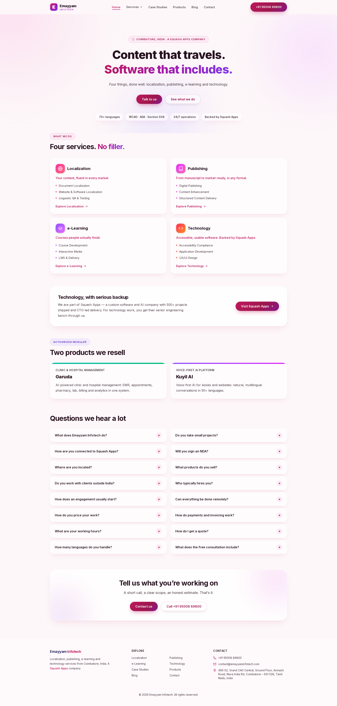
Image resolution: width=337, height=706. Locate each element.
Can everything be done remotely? (201, 499)
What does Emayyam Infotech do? (81, 435)
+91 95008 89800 (269, 7)
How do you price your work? (77, 515)
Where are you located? (73, 467)
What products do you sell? (196, 467)
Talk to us (149, 99)
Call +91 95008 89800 (184, 606)
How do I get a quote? (191, 531)
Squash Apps (59, 668)
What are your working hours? (78, 531)
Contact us (143, 606)
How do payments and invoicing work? (204, 515)
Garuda (64, 377)
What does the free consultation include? (207, 547)
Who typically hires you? (194, 483)
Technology (199, 228)
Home (116, 7)
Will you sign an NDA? (191, 451)
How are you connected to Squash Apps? (86, 451)
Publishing (198, 168)
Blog (195, 7)
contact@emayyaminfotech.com (238, 664)
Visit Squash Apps (260, 307)
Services (132, 7)
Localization (78, 168)
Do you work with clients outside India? (84, 483)
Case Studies (157, 7)
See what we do (183, 99)
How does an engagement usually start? (86, 499)
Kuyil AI (184, 377)
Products (179, 7)
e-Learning (77, 228)
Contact (209, 7)
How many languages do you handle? (83, 547)
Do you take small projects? (196, 435)
